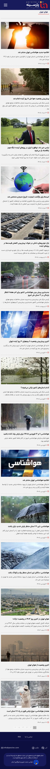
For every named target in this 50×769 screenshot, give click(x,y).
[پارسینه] (36, 5)
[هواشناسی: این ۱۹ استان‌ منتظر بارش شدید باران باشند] (25, 509)
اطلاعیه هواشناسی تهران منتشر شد (36, 480)
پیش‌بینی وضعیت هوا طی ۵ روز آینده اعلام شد (31, 98)
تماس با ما (28, 737)
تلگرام (37, 748)
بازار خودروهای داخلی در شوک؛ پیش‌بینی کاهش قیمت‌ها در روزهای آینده (26, 245)
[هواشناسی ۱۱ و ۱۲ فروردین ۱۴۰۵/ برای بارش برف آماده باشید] (25, 417)
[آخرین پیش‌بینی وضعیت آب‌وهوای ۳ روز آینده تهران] (25, 324)
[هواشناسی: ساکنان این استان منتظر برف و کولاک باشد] (25, 555)
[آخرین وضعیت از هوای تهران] (25, 648)
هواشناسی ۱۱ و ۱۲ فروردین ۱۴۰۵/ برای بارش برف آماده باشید (26, 434)
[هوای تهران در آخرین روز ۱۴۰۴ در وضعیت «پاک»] (25, 602)
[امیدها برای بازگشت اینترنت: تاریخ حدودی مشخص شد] (25, 179)
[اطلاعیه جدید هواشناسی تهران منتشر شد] (25, 35)
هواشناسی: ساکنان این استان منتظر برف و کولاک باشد (28, 572)
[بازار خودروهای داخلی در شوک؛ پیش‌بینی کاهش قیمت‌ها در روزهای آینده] (25, 226)
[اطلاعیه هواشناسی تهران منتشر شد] (25, 463)
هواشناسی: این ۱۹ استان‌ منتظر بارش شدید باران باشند (28, 526)
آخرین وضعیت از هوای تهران (38, 665)
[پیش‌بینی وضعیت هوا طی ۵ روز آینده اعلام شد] (25, 81)
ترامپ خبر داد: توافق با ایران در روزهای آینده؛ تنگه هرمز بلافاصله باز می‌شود (28, 149)
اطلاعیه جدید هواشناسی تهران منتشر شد (33, 52)
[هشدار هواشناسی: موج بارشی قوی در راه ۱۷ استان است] (25, 694)
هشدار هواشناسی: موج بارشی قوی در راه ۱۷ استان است (28, 711)
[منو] (5, 5)
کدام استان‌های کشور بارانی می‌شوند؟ (35, 387)
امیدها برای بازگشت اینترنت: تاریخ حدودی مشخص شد (28, 197)
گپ (46, 748)
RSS (19, 737)
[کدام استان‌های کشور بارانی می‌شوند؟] (25, 370)
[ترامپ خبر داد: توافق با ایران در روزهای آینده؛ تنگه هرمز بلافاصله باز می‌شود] (25, 130)
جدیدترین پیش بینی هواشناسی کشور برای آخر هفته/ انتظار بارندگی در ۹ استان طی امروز (26, 294)
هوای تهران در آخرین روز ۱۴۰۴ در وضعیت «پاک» (31, 619)
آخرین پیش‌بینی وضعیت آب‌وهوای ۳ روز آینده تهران (29, 341)
